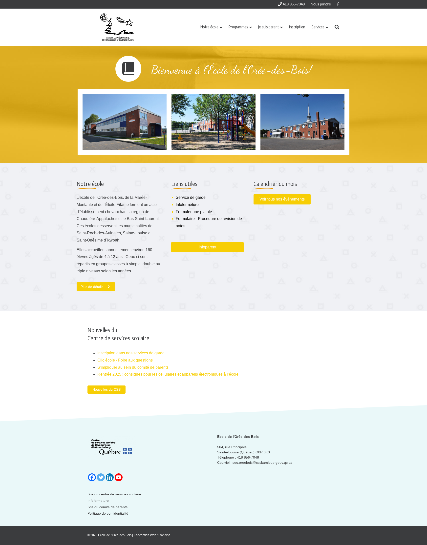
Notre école (209, 26)
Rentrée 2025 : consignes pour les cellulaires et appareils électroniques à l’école (167, 374)
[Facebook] (92, 477)
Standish (164, 535)
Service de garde (191, 197)
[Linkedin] (110, 477)
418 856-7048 (293, 4)
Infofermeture (187, 204)
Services (318, 26)
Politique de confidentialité (107, 513)
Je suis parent (268, 26)
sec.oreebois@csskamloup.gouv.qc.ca (262, 462)
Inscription (297, 26)
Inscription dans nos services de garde (131, 353)
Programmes (238, 26)
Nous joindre (321, 4)
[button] (106, 389)
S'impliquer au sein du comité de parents (133, 367)
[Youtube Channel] (119, 477)
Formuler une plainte (194, 212)
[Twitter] (101, 477)
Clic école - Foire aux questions (125, 360)
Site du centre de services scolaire (114, 494)
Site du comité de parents (107, 507)
